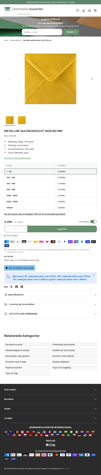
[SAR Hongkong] (41, 435)
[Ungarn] (90, 435)
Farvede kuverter (14, 344)
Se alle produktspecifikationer (17, 158)
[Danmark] (27, 431)
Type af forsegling (61, 367)
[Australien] (11, 431)
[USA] (84, 435)
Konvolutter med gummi (17, 356)
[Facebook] (47, 445)
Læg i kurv (62, 229)
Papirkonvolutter (14, 367)
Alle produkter (16, 40)
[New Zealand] (8, 435)
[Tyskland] (79, 435)
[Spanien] (63, 435)
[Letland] (87, 431)
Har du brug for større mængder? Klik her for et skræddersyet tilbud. (35, 214)
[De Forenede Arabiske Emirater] (33, 431)
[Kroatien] (82, 431)
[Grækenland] (55, 431)
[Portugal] (30, 435)
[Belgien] (17, 431)
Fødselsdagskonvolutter (17, 350)
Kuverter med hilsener (63, 356)
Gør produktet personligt (21, 268)
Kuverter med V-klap (16, 361)
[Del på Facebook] (16, 286)
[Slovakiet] (52, 435)
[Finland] (44, 431)
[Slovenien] (57, 435)
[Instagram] (50, 445)
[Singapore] (46, 435)
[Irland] (71, 431)
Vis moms (84, 221)
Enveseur (66, 469)
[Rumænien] (36, 435)
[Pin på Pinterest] (21, 286)
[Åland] (6, 431)
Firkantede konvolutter (63, 344)
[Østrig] (19, 435)
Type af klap (12, 373)
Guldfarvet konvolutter (63, 350)
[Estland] (38, 431)
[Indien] (65, 431)
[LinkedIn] (53, 445)
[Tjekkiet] (74, 435)
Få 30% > (71, 32)
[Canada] (22, 431)
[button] (89, 10)
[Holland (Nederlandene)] (60, 431)
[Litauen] (93, 431)
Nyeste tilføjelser (60, 361)
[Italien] (76, 431)
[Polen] (25, 435)
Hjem (6, 40)
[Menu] (95, 10)
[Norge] (14, 435)
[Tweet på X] (11, 286)
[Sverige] (68, 435)
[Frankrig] (49, 431)
